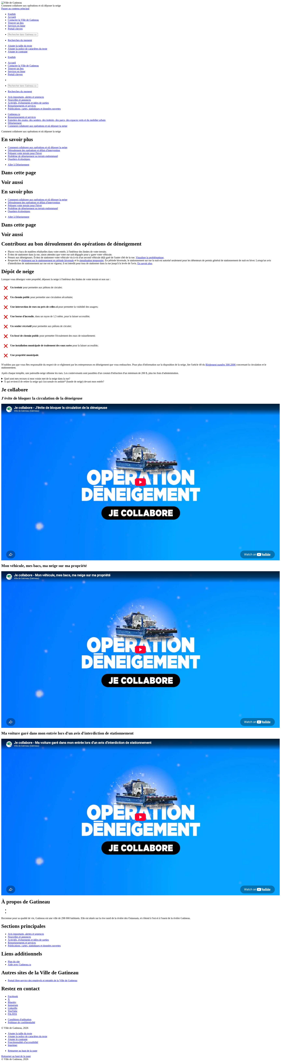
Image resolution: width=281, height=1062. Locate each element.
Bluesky (12, 1002)
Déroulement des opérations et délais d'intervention (34, 150)
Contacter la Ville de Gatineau (23, 20)
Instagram (13, 1005)
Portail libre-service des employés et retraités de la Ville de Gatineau (42, 980)
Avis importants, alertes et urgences (26, 97)
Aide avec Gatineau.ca (19, 964)
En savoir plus (144, 263)
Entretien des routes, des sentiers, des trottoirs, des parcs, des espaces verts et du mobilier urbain (57, 120)
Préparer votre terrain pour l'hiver (25, 153)
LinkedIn (12, 1008)
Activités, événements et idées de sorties (28, 102)
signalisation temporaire (91, 260)
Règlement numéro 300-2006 (221, 364)
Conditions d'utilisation (19, 1019)
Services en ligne (16, 25)
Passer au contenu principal (15, 8)
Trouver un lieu (16, 22)
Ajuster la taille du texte (20, 45)
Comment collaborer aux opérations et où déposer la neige (37, 126)
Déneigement (14, 123)
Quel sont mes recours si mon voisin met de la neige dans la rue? (37, 378)
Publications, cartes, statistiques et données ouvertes (34, 108)
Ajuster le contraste (17, 51)
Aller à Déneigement (18, 164)
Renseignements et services (22, 105)
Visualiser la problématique (150, 257)
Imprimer (12, 1045)
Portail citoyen (15, 28)
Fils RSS (12, 1014)
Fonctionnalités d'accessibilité (23, 1042)
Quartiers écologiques (19, 159)
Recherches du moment (20, 40)
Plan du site (14, 961)
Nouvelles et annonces (19, 100)
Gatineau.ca (14, 114)
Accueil (12, 17)
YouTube (12, 1011)
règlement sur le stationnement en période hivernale (47, 260)
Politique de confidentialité (21, 1022)
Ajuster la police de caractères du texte (27, 48)
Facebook (13, 996)
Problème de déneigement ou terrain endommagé (33, 156)
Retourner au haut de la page (22, 1050)
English (12, 14)
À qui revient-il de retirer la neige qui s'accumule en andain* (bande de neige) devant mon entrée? (54, 381)
